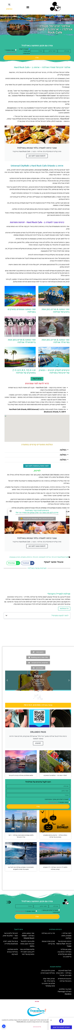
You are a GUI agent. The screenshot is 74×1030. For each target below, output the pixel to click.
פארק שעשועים (14, 557)
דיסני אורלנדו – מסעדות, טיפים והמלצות (66, 935)
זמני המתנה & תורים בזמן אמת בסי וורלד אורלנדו (55, 341)
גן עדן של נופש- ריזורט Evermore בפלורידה (10, 942)
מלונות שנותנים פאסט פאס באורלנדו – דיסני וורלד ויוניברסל (20, 836)
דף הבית (35, 15)
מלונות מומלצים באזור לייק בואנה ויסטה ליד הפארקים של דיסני (27, 951)
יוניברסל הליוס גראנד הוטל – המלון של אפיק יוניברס (10, 935)
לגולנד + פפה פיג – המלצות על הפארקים (55, 775)
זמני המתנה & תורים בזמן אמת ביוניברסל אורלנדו (55, 311)
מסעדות (23, 557)
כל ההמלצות (64, 608)
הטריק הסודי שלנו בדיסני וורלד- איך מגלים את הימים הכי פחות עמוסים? (48, 982)
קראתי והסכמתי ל (58, 802)
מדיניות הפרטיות (11, 52)
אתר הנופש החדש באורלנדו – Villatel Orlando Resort (28, 935)
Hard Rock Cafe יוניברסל (60, 557)
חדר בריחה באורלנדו (48, 933)
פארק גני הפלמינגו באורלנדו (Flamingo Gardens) (64, 991)
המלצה (63, 449)
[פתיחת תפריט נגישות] (4, 1026)
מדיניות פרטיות (37, 1027)
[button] (28, 7)
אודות (37, 1001)
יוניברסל (35, 557)
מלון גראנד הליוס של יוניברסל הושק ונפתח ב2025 (27, 943)
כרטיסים (29, 557)
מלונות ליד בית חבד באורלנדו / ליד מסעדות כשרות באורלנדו (55, 868)
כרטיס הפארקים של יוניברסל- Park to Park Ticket (63, 943)
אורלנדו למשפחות (27, 15)
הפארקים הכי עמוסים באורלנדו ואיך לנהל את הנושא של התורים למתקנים (21, 868)
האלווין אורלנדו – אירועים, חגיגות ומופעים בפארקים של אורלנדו (55, 836)
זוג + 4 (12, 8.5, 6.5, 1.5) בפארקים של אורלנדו (24, 371)
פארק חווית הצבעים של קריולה (48, 942)
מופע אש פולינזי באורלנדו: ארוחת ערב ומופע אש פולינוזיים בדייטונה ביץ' (64, 953)
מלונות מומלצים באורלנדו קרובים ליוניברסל (21, 775)
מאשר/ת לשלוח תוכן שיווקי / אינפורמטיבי (24, 51)
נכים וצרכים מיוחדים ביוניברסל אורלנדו (64, 979)
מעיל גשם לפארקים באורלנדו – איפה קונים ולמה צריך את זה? (63, 973)
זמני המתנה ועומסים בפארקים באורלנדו (22, 311)
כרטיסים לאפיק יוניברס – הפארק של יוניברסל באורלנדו (54, 371)
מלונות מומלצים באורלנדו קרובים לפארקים (12, 951)
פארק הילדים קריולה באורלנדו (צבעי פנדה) (48, 971)
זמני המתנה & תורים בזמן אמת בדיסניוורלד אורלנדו (22, 341)
